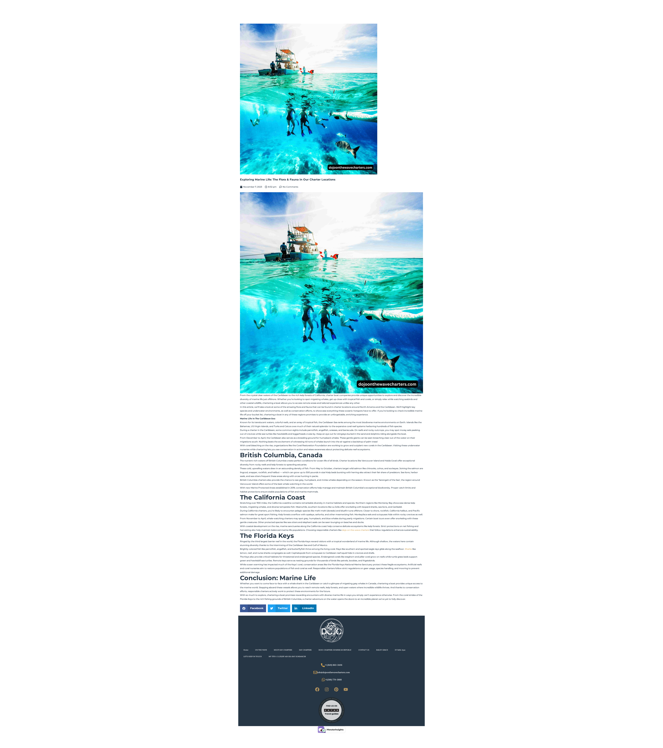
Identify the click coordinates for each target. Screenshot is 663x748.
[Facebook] (317, 689)
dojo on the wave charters (355, 530)
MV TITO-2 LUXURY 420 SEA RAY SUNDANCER (287, 656)
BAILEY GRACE (382, 650)
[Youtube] (346, 689)
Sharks (408, 549)
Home (245, 650)
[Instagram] (327, 689)
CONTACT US (363, 650)
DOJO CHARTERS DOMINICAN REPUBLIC (335, 650)
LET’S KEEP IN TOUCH (252, 656)
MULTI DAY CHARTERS (283, 650)
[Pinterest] (336, 689)
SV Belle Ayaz (400, 650)
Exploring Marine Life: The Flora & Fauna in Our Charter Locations (287, 179)
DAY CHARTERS (305, 650)
